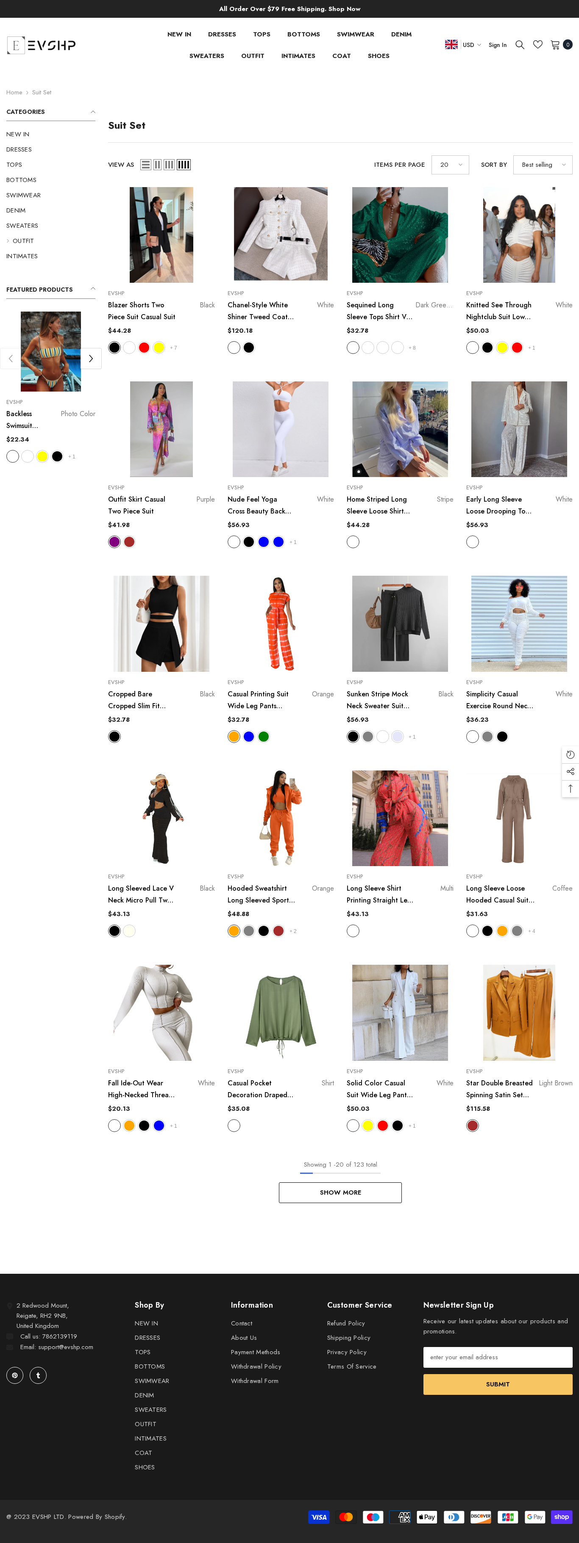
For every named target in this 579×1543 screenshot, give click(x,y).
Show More (340, 1192)
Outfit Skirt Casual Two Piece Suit (161, 505)
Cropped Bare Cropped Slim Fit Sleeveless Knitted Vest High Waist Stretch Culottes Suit (161, 700)
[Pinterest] (14, 1375)
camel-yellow (502, 347)
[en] (451, 44)
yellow (42, 456)
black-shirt (368, 347)
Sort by (494, 164)
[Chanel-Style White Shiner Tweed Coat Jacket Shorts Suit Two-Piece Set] (281, 235)
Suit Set (41, 92)
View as (121, 164)
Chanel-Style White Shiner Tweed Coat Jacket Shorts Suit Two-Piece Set (281, 311)
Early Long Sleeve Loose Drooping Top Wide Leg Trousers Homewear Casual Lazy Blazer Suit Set (519, 505)
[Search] (520, 44)
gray (368, 736)
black (57, 456)
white (27, 456)
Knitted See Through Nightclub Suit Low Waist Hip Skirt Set (519, 311)
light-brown (129, 541)
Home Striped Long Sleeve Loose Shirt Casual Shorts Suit (400, 505)
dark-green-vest (397, 347)
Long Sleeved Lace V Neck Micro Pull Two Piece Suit (161, 894)
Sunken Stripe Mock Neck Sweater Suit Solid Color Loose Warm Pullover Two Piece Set (400, 700)
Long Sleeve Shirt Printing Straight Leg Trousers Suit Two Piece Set (400, 894)
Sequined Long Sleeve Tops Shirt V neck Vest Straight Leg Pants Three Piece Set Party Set (400, 311)
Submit (498, 1384)
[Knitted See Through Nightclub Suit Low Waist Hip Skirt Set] (519, 235)
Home (14, 92)
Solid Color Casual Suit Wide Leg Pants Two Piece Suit (400, 1089)
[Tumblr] (38, 1375)
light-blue (159, 1125)
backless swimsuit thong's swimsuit (50, 420)
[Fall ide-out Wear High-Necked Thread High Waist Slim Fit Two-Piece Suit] (161, 1012)
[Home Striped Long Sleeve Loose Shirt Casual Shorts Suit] (400, 429)
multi (353, 931)
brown (278, 931)
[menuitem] (50, 134)
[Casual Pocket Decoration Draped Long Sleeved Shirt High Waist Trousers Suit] (281, 1012)
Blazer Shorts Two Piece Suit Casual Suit (161, 311)
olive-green (263, 736)
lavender (397, 736)
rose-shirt (382, 347)
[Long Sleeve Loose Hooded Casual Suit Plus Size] (519, 818)
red (144, 347)
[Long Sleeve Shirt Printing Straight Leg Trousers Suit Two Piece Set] (400, 818)
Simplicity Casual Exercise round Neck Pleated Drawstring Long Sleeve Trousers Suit (519, 700)
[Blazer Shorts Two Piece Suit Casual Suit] (161, 235)
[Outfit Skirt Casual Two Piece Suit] (161, 429)
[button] (91, 358)
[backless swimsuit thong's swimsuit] (50, 352)
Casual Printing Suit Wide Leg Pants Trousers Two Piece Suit (281, 700)
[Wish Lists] (538, 44)
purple (114, 541)
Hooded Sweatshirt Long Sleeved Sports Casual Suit (281, 894)
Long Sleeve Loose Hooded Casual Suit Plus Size (519, 894)
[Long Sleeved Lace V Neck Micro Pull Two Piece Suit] (161, 818)
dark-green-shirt (353, 347)
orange (234, 736)
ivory (129, 931)
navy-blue (278, 541)
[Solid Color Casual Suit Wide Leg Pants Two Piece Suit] (400, 1012)
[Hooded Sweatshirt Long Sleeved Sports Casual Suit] (281, 818)
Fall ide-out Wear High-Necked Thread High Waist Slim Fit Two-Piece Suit (161, 1089)
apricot (382, 736)
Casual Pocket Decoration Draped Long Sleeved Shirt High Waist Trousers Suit (281, 1089)
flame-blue (263, 541)
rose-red (517, 347)
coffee (129, 347)
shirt (234, 1125)
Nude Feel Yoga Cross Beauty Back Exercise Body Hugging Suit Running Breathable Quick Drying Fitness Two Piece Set (281, 505)
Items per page (399, 164)
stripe (353, 541)
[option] (51, 388)
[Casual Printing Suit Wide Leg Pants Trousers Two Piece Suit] (281, 623)
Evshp (14, 402)
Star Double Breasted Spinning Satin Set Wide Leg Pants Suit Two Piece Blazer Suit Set (519, 1089)
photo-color (12, 456)
